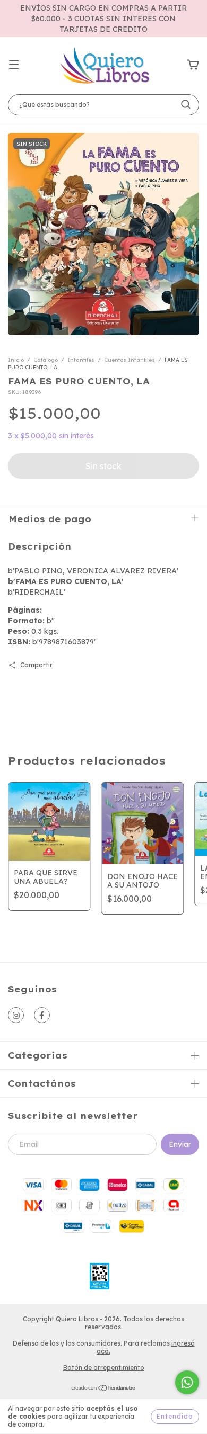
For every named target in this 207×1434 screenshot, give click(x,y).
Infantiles (80, 359)
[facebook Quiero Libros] (42, 1015)
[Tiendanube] (104, 1389)
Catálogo (45, 359)
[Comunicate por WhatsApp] (187, 1382)
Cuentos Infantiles (129, 359)
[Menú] (13, 65)
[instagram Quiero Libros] (16, 1015)
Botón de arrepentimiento (103, 1368)
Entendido (175, 1416)
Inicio (16, 359)
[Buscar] (186, 104)
